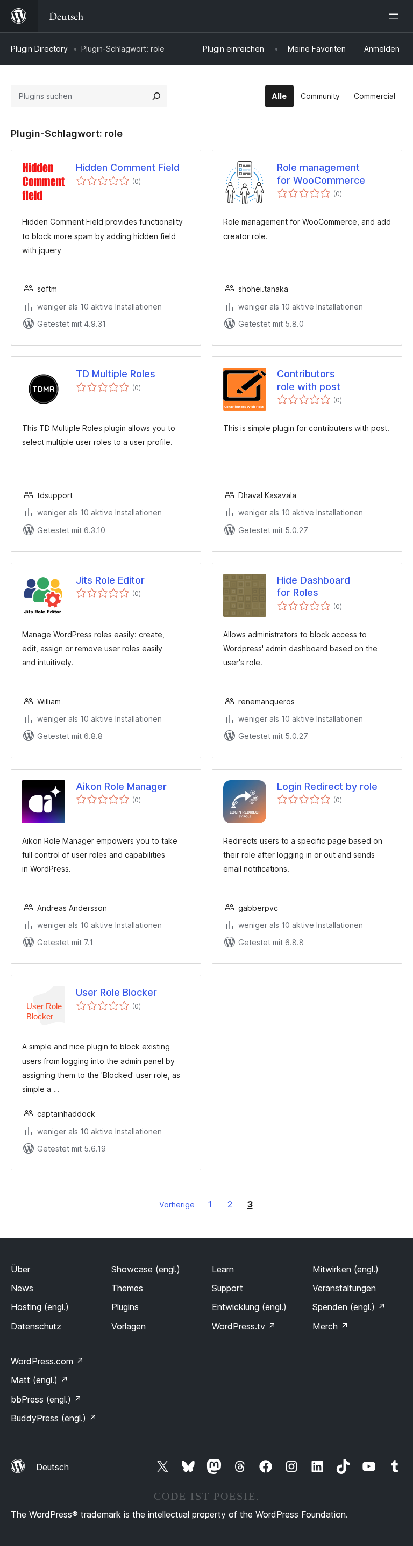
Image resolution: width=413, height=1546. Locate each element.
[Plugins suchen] (156, 96)
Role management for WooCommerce (321, 173)
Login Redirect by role (327, 786)
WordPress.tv (244, 1326)
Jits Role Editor (110, 580)
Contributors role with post (308, 380)
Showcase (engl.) (145, 1269)
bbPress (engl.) (46, 1399)
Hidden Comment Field (128, 167)
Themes (127, 1288)
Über (20, 1269)
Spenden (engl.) (349, 1306)
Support (227, 1288)
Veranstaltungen (344, 1288)
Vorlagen (128, 1326)
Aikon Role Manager (121, 786)
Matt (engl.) (39, 1380)
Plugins (125, 1306)
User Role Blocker (116, 992)
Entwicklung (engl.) (249, 1306)
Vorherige (177, 1204)
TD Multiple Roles (115, 373)
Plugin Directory (39, 48)
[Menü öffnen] (396, 16)
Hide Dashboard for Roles (313, 586)
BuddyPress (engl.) (54, 1418)
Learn (223, 1269)
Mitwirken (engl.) (345, 1269)
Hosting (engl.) (40, 1306)
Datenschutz (36, 1326)
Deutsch (52, 1467)
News (22, 1288)
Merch (330, 1326)
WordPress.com (47, 1361)
